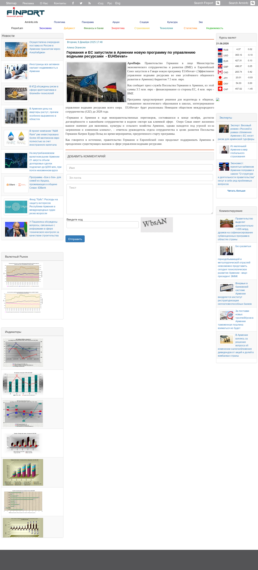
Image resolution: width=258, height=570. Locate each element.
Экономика (45, 28)
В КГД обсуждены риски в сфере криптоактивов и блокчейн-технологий (43, 90)
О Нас (44, 3)
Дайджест (69, 28)
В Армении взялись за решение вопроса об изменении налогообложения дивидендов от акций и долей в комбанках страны (236, 345)
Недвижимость (214, 28)
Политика (59, 22)
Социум (144, 22)
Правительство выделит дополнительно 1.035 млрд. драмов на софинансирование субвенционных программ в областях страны (235, 229)
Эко (201, 22)
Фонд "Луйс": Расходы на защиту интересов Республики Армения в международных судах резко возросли (43, 206)
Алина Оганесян (76, 47)
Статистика (190, 28)
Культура (172, 22)
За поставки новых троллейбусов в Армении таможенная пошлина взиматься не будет (235, 319)
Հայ (100, 3)
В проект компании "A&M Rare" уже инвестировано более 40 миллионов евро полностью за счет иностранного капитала (44, 137)
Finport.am (17, 28)
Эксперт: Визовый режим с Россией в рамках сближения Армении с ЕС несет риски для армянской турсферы (236, 132)
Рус (109, 3)
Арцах (116, 22)
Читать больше (236, 190)
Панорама (88, 22)
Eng (117, 3)
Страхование (142, 28)
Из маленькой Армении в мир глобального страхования (239, 151)
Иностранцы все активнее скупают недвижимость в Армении (44, 67)
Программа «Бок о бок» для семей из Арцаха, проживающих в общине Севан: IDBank (45, 182)
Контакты (60, 3)
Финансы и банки (94, 28)
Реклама (28, 3)
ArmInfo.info (31, 22)
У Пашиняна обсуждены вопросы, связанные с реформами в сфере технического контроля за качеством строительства (44, 228)
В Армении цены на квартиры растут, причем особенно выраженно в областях (43, 113)
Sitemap (11, 3)
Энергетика (118, 28)
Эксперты (225, 117)
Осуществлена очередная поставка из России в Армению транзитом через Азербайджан (44, 47)
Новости (8, 35)
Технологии (166, 28)
